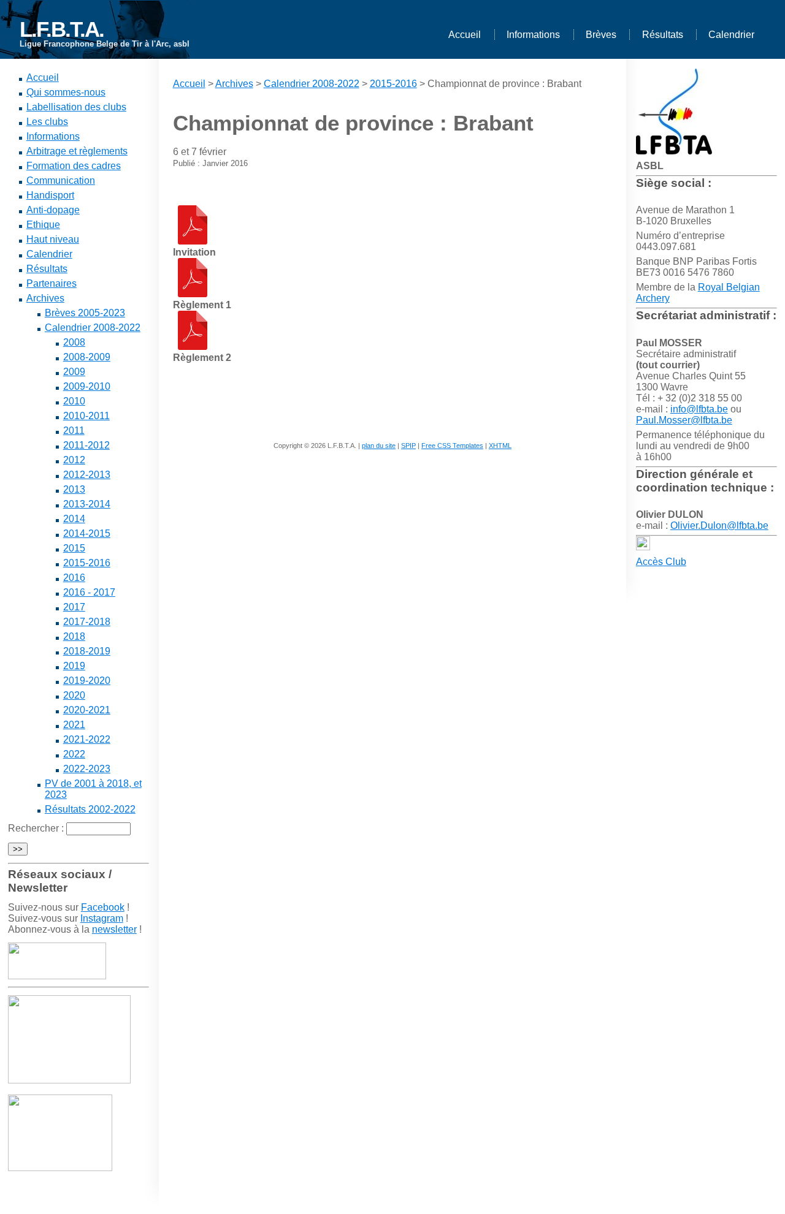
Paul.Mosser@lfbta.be (684, 420)
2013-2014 (86, 504)
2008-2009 (86, 357)
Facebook (102, 907)
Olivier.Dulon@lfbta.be (719, 525)
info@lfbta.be (699, 409)
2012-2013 (86, 474)
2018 (74, 636)
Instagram (101, 918)
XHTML (500, 445)
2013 (74, 489)
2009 (74, 371)
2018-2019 (86, 651)
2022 (74, 754)
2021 (74, 724)
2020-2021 (86, 710)
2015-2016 (86, 563)
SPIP (408, 445)
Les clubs (47, 121)
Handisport (50, 195)
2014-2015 (86, 533)
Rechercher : (36, 828)
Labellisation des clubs (76, 107)
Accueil (464, 34)
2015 (74, 548)
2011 (74, 430)
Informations (533, 34)
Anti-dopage (53, 210)
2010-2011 (86, 416)
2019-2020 (86, 680)
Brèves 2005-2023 (85, 313)
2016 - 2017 (89, 592)
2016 (74, 577)
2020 (74, 695)
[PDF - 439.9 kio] (192, 346)
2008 (74, 342)
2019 (74, 666)
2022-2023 (86, 769)
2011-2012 (86, 445)
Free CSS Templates (452, 445)
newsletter (114, 929)
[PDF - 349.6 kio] (192, 294)
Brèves (601, 34)
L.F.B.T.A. (62, 29)
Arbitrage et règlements (77, 151)
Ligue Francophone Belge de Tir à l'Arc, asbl (105, 43)
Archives (45, 298)
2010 (74, 401)
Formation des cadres (73, 166)
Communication (60, 180)
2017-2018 (86, 621)
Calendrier (731, 34)
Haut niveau (52, 239)
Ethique (43, 224)
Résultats (662, 34)
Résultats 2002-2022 (90, 809)
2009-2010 (86, 386)
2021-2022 (86, 739)
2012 (74, 460)
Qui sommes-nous (65, 92)
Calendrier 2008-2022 (92, 327)
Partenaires (51, 283)
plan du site (379, 445)
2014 (74, 519)
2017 (74, 607)
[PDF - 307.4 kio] (192, 241)
